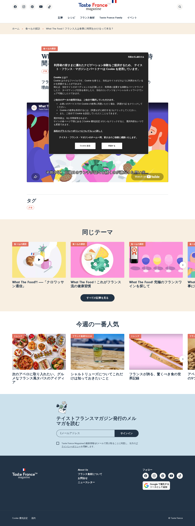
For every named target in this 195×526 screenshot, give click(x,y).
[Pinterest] (32, 7)
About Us (83, 469)
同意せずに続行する (136, 57)
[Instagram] (24, 7)
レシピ (71, 17)
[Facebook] (15, 7)
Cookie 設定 (85, 146)
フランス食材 (87, 17)
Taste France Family (110, 17)
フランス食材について (90, 474)
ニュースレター (86, 482)
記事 (60, 17)
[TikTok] (49, 7)
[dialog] (98, 103)
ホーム (16, 28)
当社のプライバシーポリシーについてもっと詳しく (78, 131)
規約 (33, 518)
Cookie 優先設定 (20, 518)
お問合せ (83, 478)
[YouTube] (41, 7)
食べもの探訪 (32, 28)
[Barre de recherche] (180, 7)
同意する (111, 146)
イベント (132, 17)
